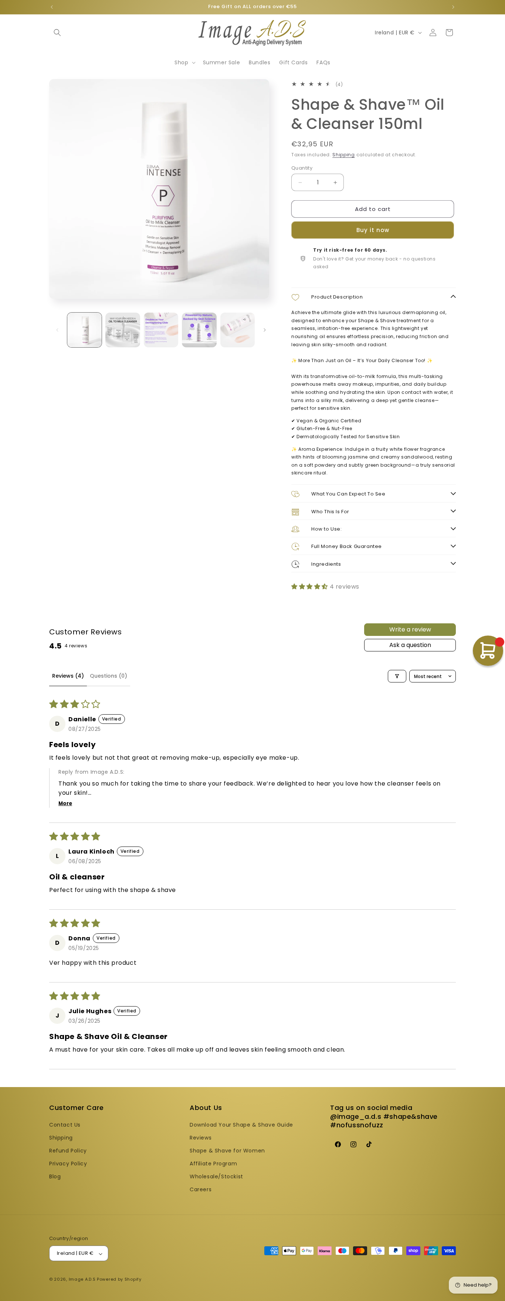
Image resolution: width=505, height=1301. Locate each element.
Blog (55, 1176)
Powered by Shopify (119, 1280)
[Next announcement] (453, 7)
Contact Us (65, 1124)
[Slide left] (57, 330)
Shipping (343, 155)
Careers (200, 1189)
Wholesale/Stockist (216, 1176)
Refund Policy (68, 1150)
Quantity (301, 167)
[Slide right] (265, 330)
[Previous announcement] (52, 7)
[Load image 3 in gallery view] (161, 330)
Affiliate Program (213, 1163)
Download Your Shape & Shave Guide (241, 1124)
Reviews (200, 1137)
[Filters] (397, 676)
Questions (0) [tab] (108, 676)
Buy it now (372, 230)
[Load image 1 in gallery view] (84, 330)
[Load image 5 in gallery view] (237, 330)
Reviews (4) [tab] (68, 676)
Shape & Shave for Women (227, 1150)
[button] (57, 32)
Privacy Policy (68, 1163)
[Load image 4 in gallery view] (199, 330)
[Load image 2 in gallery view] (122, 330)
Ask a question (410, 645)
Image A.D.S (82, 1280)
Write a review (410, 629)
